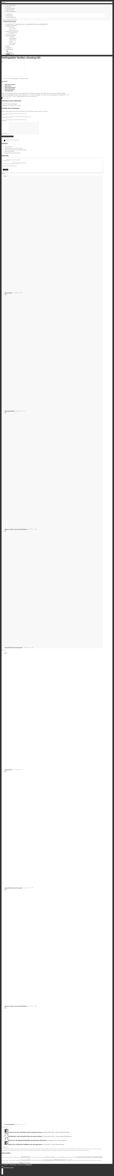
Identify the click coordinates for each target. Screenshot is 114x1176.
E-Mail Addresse (7, 163)
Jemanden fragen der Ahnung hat (13, 148)
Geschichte (94, 1148)
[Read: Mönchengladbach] (6, 294)
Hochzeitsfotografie (12, 1150)
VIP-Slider (87, 1150)
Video (83, 1150)
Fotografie (78, 1148)
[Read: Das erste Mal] (6, 176)
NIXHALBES (29, 1164)
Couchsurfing (54, 1148)
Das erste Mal (8, 146)
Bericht (19, 1148)
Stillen (69, 1150)
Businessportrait (37, 1148)
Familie (66, 1148)
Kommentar (5, 133)
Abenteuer (7, 1148)
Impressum (9, 14)
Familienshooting (72, 1148)
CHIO (50, 1148)
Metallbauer (43, 1150)
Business (24, 1148)
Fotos (87, 1148)
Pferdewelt (48, 1150)
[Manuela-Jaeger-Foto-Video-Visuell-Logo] (9, 21)
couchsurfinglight (61, 1148)
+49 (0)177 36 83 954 (11, 20)
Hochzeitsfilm (4, 1150)
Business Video (45, 1148)
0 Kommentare (14, 78)
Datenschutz (9, 15)
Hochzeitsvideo (20, 1150)
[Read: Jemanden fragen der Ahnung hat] (6, 531)
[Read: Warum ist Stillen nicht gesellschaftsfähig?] (6, 413)
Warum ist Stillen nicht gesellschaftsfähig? (16, 149)
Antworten (12, 1148)
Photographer (54, 1150)
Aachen (3, 1148)
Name (4, 114)
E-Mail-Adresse (6, 117)
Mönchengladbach (10, 151)
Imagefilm (31, 1150)
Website (4, 120)
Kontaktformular (36, 1150)
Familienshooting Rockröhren (12, 153)
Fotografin (83, 1148)
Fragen (89, 1148)
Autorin (16, 1148)
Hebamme (99, 1148)
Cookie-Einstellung (11, 17)
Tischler (73, 1150)
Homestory (25, 1150)
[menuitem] (55, 14)
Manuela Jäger (24, 78)
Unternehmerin (78, 1150)
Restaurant (65, 1150)
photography (60, 1150)
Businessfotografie (30, 1148)
